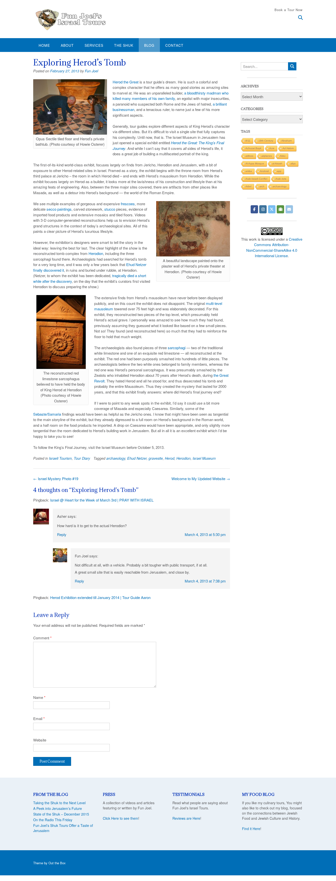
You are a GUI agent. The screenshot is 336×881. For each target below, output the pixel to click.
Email (39, 718)
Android (264, 171)
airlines (249, 156)
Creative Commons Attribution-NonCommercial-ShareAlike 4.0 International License (274, 247)
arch (262, 186)
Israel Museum (204, 458)
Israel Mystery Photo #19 (55, 478)
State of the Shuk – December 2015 (61, 814)
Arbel (248, 186)
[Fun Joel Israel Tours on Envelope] (289, 209)
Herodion (96, 253)
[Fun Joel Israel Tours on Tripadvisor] (280, 209)
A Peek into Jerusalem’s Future (57, 808)
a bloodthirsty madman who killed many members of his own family (171, 95)
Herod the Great (125, 81)
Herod (169, 458)
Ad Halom (288, 148)
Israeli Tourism (60, 458)
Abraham (286, 140)
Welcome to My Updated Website (200, 478)
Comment (42, 637)
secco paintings (59, 209)
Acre (272, 148)
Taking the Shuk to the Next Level (59, 802)
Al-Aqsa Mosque (254, 163)
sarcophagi (176, 347)
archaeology (115, 458)
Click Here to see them (120, 818)
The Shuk (123, 45)
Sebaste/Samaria (47, 414)
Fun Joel (91, 70)
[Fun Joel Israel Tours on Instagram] (263, 209)
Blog (149, 45)
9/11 (247, 140)
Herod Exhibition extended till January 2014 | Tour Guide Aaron (100, 597)
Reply (61, 534)
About (67, 45)
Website (39, 739)
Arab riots (280, 178)
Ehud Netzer (137, 458)
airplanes (266, 156)
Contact (174, 45)
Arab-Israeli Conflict (256, 178)
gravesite (156, 458)
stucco (109, 209)
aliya (293, 163)
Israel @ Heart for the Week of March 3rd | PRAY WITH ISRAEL (101, 500)
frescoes (128, 203)
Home (44, 45)
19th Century (266, 140)
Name (39, 697)
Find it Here (251, 828)
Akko (283, 156)
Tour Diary (82, 458)
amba (248, 171)
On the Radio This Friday (52, 819)
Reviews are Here (186, 818)
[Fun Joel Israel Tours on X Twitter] (271, 209)
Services (94, 45)
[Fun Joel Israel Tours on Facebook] (254, 209)
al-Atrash (277, 163)
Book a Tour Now (289, 9)
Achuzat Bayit (253, 148)
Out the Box (57, 863)
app (279, 171)
